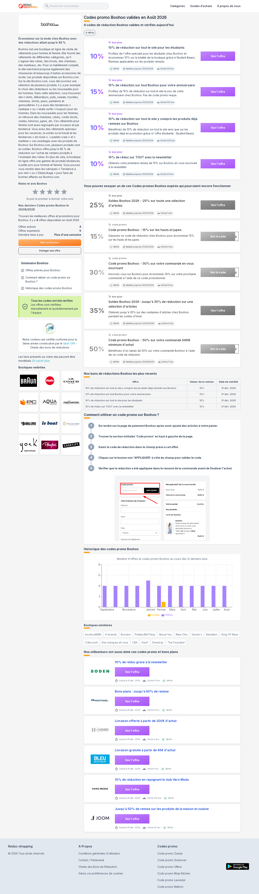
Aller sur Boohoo (49, 242)
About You (165, 634)
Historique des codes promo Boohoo (48, 288)
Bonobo (126, 634)
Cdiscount (91, 642)
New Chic (182, 634)
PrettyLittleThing (145, 634)
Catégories (177, 6)
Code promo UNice (169, 866)
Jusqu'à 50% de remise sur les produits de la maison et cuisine (162, 809)
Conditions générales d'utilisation (99, 853)
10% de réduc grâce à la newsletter (141, 662)
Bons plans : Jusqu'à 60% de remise (142, 691)
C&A (134, 642)
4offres (90, 32)
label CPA (69, 343)
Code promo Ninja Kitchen (173, 873)
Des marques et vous (115, 642)
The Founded (175, 642)
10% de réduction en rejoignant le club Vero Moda (152, 779)
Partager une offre (49, 250)
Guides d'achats (201, 6)
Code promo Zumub (170, 853)
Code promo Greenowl (171, 860)
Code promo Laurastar (171, 880)
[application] (162, 589)
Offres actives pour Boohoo (42, 270)
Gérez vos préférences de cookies (100, 873)
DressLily (157, 642)
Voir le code (218, 236)
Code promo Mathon (170, 886)
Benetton (211, 634)
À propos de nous (229, 6)
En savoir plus (41, 360)
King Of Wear (229, 634)
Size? (144, 642)
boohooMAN (93, 634)
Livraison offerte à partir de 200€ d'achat (146, 721)
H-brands (111, 634)
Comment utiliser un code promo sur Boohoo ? (48, 279)
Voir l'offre (218, 56)
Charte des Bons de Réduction (97, 866)
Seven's (197, 634)
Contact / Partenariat (91, 860)
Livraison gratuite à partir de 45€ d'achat (145, 750)
